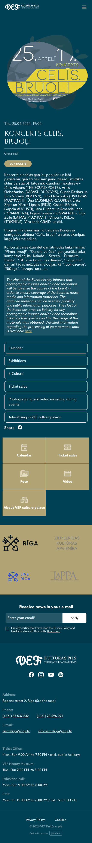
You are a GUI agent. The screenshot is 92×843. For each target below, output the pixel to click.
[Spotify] (60, 675)
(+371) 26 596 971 (50, 716)
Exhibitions (17, 360)
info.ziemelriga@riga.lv (55, 731)
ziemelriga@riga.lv (16, 731)
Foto (24, 481)
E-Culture (16, 373)
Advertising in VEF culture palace (35, 417)
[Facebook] (31, 675)
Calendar (16, 348)
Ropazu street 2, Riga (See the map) (29, 701)
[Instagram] (41, 675)
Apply (75, 618)
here (28, 330)
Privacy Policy (35, 820)
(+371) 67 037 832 (16, 716)
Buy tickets (18, 164)
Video (67, 481)
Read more (53, 631)
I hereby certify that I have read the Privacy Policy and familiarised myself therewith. (43, 629)
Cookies (60, 820)
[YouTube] (51, 675)
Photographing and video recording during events (43, 402)
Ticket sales (18, 386)
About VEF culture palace (24, 507)
